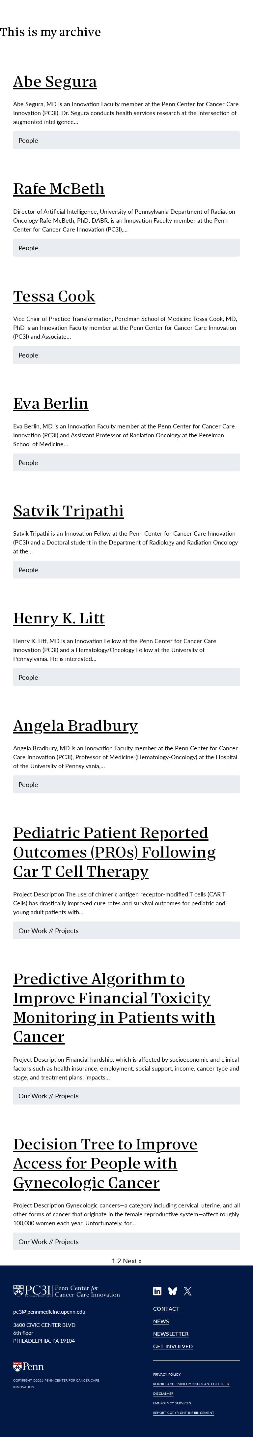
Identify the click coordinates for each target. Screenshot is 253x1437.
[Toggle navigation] (233, 43)
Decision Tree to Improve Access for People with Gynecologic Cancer (105, 1165)
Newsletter (171, 1333)
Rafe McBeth (59, 190)
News (161, 1321)
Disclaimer (163, 1393)
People (28, 140)
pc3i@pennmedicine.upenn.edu (49, 1311)
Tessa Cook (54, 297)
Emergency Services (172, 1403)
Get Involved (173, 1346)
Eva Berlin (51, 404)
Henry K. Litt (59, 619)
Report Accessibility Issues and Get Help (191, 1384)
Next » (132, 1260)
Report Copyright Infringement (183, 1412)
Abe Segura (55, 83)
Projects (67, 930)
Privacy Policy (167, 1374)
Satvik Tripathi (68, 512)
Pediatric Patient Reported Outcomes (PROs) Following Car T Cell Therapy (114, 853)
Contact (166, 1308)
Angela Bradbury (75, 727)
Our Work (32, 930)
